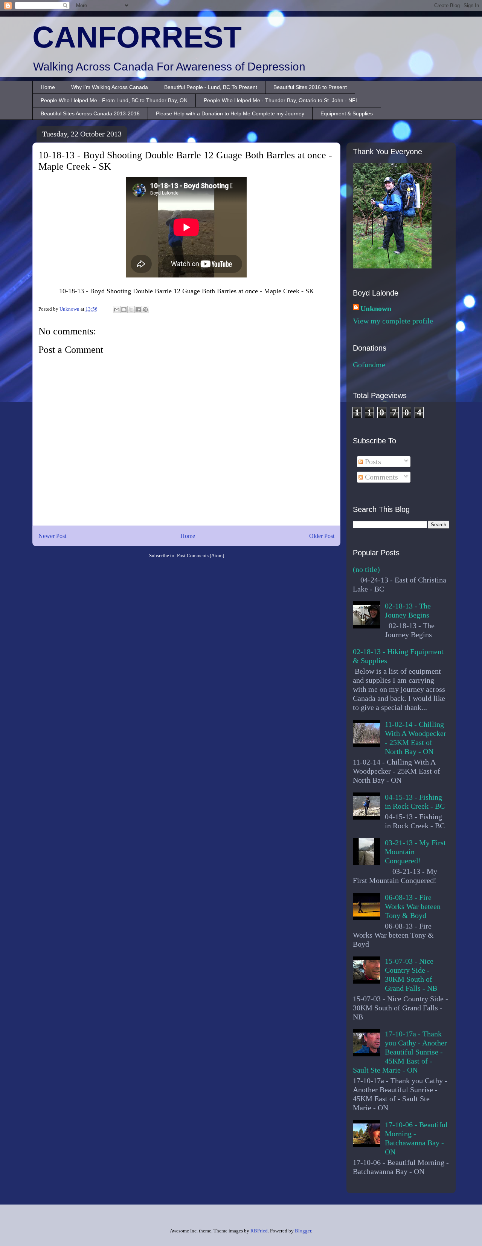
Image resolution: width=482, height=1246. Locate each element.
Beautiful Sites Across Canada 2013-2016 (90, 113)
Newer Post (52, 536)
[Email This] (116, 309)
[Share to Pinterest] (145, 309)
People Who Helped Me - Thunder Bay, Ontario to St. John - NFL (281, 100)
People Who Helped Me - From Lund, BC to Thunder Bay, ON (114, 100)
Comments (380, 477)
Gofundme (369, 364)
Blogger (303, 1231)
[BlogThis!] (124, 309)
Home (48, 87)
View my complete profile (393, 321)
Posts (372, 461)
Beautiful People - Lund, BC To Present (210, 87)
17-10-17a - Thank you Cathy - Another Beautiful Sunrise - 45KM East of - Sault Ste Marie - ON (400, 1052)
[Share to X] (131, 309)
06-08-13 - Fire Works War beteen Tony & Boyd (413, 906)
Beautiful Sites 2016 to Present (310, 87)
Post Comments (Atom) (200, 555)
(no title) (366, 569)
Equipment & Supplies (346, 113)
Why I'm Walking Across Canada (109, 87)
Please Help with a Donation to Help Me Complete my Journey (230, 113)
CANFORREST (137, 37)
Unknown (375, 308)
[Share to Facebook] (138, 309)
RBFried (259, 1231)
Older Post (321, 536)
